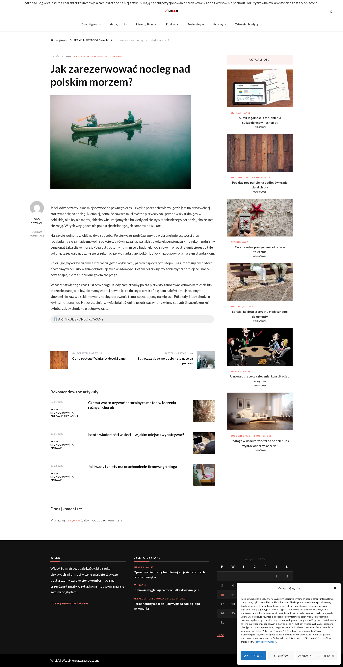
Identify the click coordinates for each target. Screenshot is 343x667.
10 (222, 595)
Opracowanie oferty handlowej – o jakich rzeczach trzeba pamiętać (169, 574)
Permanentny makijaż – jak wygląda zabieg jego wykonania (167, 606)
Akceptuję (253, 655)
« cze (220, 635)
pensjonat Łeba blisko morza (71, 247)
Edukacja (172, 24)
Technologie (195, 24)
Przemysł (219, 24)
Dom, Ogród (89, 24)
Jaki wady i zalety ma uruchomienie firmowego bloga (132, 466)
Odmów (281, 655)
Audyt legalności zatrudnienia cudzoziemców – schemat (260, 120)
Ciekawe (117, 56)
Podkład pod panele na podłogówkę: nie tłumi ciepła (260, 185)
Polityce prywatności (265, 641)
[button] (335, 588)
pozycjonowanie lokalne (69, 603)
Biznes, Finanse (146, 24)
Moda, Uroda (118, 24)
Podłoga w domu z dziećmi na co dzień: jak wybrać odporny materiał (260, 443)
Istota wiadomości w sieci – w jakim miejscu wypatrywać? (136, 434)
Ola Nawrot (37, 220)
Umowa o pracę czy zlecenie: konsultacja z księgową (260, 379)
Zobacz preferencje (316, 655)
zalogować (74, 520)
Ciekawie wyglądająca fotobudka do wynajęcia (166, 590)
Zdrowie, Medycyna (248, 24)
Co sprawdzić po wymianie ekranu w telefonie (260, 249)
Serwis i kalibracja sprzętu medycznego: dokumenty (260, 314)
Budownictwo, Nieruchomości (251, 177)
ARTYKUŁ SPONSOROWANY (91, 56)
